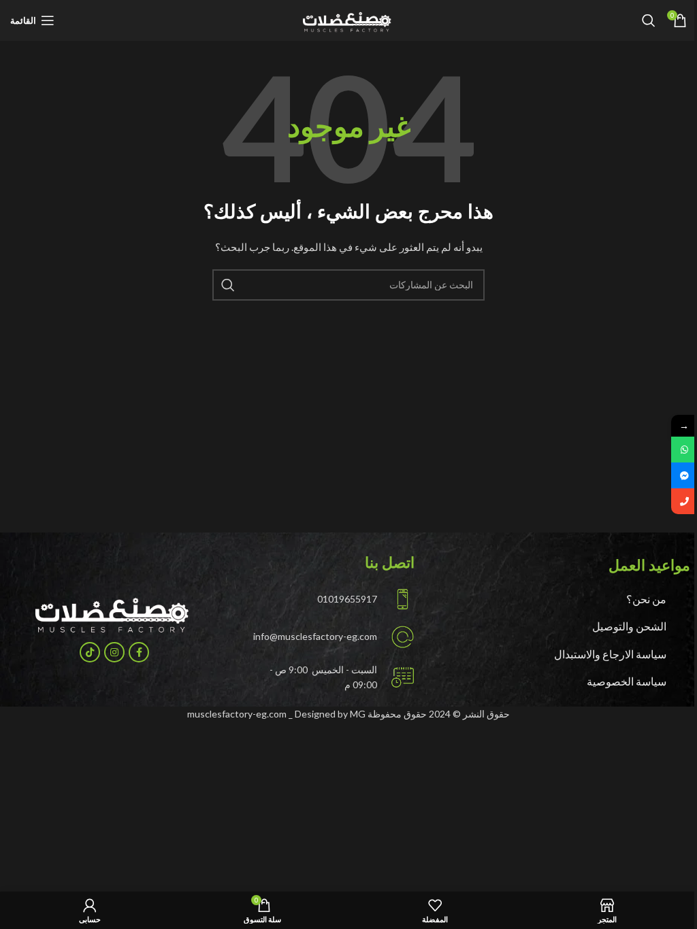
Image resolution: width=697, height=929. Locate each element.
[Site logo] (348, 19)
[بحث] (648, 20)
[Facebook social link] (139, 652)
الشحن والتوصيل (629, 626)
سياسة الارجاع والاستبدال (610, 653)
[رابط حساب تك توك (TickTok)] (90, 652)
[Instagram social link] (114, 652)
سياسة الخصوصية (626, 681)
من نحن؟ (646, 598)
